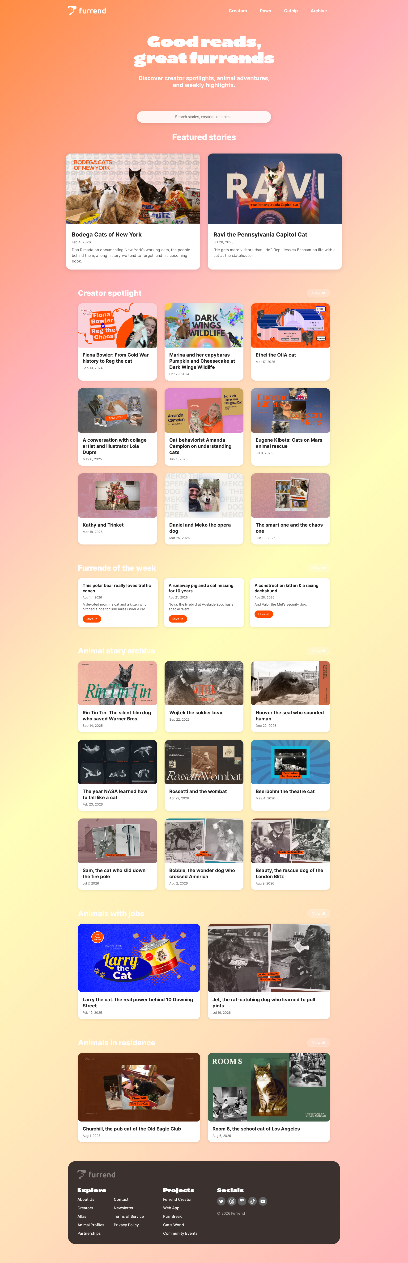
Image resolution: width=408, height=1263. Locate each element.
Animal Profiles (90, 1224)
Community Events (180, 1233)
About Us (85, 1199)
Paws (265, 10)
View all (318, 293)
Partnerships (89, 1233)
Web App (171, 1207)
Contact (121, 1199)
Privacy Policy (126, 1224)
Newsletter (123, 1207)
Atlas (81, 1216)
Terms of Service (129, 1216)
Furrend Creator (177, 1199)
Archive (319, 10)
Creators (238, 10)
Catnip (291, 10)
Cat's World (173, 1224)
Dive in (92, 619)
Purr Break (172, 1216)
